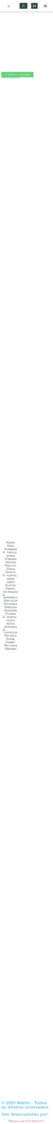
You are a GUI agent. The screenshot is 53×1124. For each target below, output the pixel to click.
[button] (45, 6)
